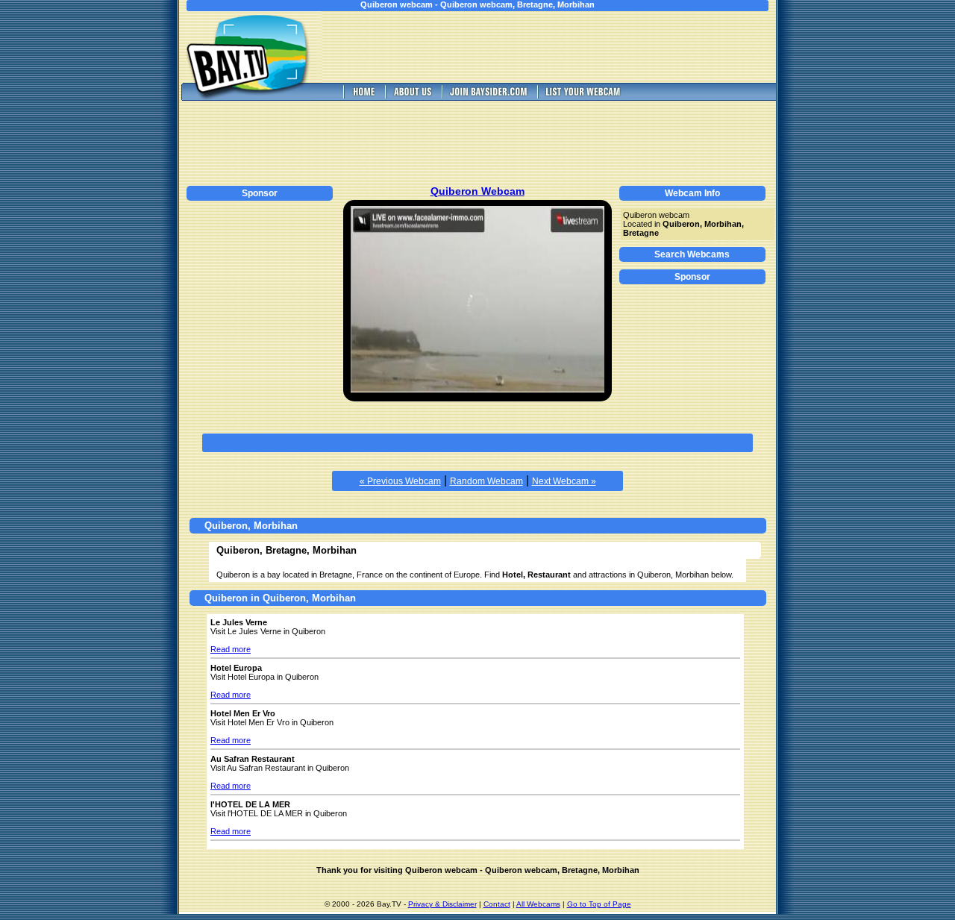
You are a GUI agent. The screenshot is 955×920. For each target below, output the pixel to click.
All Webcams (538, 904)
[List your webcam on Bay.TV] (583, 96)
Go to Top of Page (599, 904)
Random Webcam (486, 481)
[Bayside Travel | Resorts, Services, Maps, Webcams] (488, 96)
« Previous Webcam (400, 481)
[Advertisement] (559, 47)
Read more (230, 649)
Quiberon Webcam (477, 191)
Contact (496, 904)
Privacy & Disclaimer (442, 904)
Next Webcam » (564, 481)
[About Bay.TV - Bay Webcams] (412, 96)
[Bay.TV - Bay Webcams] (362, 96)
